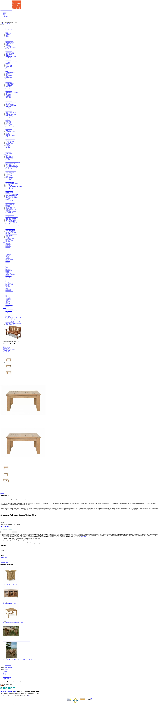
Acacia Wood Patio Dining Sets (12, 166)
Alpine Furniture (8, 247)
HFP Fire (7, 287)
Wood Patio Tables (4, 562)
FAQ (4, 672)
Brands (4, 13)
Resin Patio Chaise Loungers (11, 196)
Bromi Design (8, 265)
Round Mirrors (8, 106)
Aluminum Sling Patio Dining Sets (12, 160)
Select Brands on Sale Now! (10, 318)
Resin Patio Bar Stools (10, 204)
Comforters (8, 64)
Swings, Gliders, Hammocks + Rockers (11, 234)
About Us (5, 12)
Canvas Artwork (9, 129)
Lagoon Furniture (8, 297)
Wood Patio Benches (10, 212)
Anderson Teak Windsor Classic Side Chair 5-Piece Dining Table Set (16, 641)
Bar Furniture (8, 60)
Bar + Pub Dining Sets (10, 53)
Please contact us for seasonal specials (6, 529)
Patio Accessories (8, 226)
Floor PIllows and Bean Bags (11, 105)
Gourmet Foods (9, 77)
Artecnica (7, 253)
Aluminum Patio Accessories (11, 227)
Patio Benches (8, 210)
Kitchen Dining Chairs (10, 85)
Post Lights (8, 206)
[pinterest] (6, 688)
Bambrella (7, 257)
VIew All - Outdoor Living (8, 349)
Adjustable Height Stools (10, 58)
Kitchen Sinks (8, 88)
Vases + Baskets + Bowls (11, 112)
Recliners (7, 36)
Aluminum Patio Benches (11, 211)
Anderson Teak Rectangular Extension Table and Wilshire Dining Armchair (18, 659)
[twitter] (9, 688)
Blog (4, 14)
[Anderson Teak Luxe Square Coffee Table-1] (9, 362)
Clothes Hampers (9, 73)
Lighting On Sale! (8, 316)
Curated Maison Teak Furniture (10, 274)
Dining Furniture (9, 51)
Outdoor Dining (8, 155)
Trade (4, 15)
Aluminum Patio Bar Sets (11, 171)
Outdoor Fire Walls (9, 188)
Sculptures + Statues (10, 119)
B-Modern (7, 256)
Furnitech (7, 281)
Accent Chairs (8, 97)
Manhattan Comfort (8, 299)
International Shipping (7, 677)
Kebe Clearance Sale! (10, 322)
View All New (6, 348)
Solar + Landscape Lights (11, 209)
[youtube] (11, 688)
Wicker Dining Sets (9, 164)
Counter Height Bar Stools (11, 56)
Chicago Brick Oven (9, 270)
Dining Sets (8, 49)
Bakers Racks (8, 86)
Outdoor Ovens (9, 180)
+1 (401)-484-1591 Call (6, 691)
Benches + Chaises (9, 143)
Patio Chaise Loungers (10, 198)
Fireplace (7, 44)
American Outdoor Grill (9, 250)
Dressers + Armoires (10, 141)
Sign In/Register (6, 678)
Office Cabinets (9, 147)
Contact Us (5, 671)
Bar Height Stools (9, 57)
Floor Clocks (8, 122)
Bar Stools (8, 55)
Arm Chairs (8, 37)
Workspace (7, 144)
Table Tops (8, 48)
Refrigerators (8, 94)
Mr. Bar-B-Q (7, 306)
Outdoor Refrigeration (10, 182)
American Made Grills (9, 249)
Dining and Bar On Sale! (9, 312)
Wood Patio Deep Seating (11, 219)
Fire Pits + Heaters (9, 192)
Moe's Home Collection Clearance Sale (13, 323)
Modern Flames (8, 303)
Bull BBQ (7, 267)
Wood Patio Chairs (9, 157)
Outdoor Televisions (9, 239)
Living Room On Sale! (9, 311)
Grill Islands (8, 184)
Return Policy (5, 675)
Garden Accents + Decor (9, 240)
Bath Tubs (8, 69)
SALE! (4, 308)
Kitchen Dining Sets (10, 83)
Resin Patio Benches (10, 213)
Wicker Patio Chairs (9, 156)
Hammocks (8, 236)
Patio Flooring (8, 233)
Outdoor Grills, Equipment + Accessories (14, 186)
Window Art (8, 130)
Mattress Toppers (9, 66)
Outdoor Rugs (8, 125)
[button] (18, 341)
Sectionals (8, 34)
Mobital (7, 302)
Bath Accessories (9, 75)
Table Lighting (8, 151)
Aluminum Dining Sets (10, 163)
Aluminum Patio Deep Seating (12, 217)
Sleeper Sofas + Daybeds (10, 135)
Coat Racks (8, 103)
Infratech (7, 288)
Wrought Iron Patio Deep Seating (12, 224)
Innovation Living (8, 289)
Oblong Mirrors (9, 108)
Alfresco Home (8, 245)
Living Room (7, 28)
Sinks (7, 71)
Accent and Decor (8, 96)
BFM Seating (8, 262)
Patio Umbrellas (9, 175)
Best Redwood (8, 261)
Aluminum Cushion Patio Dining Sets (13, 162)
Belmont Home (8, 260)
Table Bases (8, 62)
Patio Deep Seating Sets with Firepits (13, 222)
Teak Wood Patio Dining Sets (11, 165)
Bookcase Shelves (9, 99)
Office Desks (8, 145)
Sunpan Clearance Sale (10, 324)
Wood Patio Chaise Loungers (11, 195)
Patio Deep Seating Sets (10, 221)
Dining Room (8, 45)
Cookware (8, 79)
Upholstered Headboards (10, 139)
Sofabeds (7, 35)
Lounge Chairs (8, 33)
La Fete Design (8, 295)
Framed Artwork (9, 127)
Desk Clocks (8, 121)
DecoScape (7, 275)
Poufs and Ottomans (10, 104)
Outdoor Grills (8, 179)
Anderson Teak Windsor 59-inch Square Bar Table (13, 622)
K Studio (7, 293)
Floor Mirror (8, 110)
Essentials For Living (9, 276)
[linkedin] (14, 688)
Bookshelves (8, 148)
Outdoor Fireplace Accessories (12, 189)
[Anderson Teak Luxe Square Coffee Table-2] (9, 368)
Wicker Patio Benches (10, 215)
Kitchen (7, 76)
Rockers (7, 237)
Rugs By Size (8, 123)
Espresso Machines (9, 89)
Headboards (8, 136)
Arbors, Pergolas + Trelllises (10, 238)
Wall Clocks (8, 120)
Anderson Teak (8, 251)
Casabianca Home (8, 269)
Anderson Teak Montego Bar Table (10, 584)
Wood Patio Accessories (10, 230)
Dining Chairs (8, 46)
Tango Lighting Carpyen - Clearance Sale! (14, 317)
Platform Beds (8, 133)
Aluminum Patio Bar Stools (11, 200)
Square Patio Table (6, 350)
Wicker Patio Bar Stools (10, 201)
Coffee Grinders (9, 91)
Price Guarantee (6, 673)
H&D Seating (8, 286)
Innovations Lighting (9, 290)
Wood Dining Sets (9, 168)
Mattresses (8, 68)
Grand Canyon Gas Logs (9, 284)
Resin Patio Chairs (9, 158)
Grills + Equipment (9, 177)
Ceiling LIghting (9, 153)
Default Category (6, 347)
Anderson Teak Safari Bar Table (9, 603)
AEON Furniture (8, 244)
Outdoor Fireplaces (9, 191)
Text (9, 23)
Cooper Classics (8, 272)
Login (1, 18)
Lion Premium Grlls (8, 298)
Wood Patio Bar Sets (10, 172)
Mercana (7, 300)
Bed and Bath (8, 63)
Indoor (4, 27)
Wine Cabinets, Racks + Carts (11, 61)
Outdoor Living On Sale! (9, 309)
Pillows (7, 67)
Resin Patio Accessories (10, 231)
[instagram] (1, 688)
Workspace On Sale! (9, 315)
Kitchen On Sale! (8, 314)
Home (4, 346)
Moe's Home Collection (9, 305)
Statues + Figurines (9, 117)
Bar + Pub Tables (9, 54)
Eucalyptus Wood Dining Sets (11, 167)
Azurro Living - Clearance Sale (12, 310)
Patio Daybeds (8, 223)
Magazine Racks (9, 111)
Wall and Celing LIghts (10, 207)
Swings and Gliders (9, 235)
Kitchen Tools (8, 95)
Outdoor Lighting (8, 205)
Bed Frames (8, 134)
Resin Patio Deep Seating (11, 220)
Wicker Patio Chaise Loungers (12, 197)
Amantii (7, 248)
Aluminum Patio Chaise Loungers (12, 194)
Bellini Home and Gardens (9, 259)
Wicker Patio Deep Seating (11, 218)
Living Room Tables (10, 29)
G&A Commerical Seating (9, 283)
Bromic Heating (8, 266)
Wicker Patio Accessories (10, 229)
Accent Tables (8, 98)
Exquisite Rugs (8, 277)
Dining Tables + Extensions (11, 47)
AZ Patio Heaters (8, 254)
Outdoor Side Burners (10, 178)
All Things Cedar (8, 246)
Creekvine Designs (8, 273)
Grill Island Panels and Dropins (12, 183)
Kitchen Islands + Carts (10, 87)
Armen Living (8, 252)
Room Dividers (9, 101)
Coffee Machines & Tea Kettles (12, 92)
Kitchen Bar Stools (9, 84)
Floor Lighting (8, 152)
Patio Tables (8, 174)
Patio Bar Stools (8, 199)
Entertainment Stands (10, 42)
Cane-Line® (7, 268)
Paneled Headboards (10, 137)
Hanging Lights (9, 208)
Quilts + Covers (9, 65)
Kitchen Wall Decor (9, 81)
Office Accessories (9, 146)
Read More (83, 536)
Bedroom (7, 132)
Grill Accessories (9, 185)
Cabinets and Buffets (10, 52)
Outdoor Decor (9, 124)
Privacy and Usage (32, 695)
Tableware (8, 78)
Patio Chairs (8, 159)
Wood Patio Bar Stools (10, 203)
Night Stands (8, 142)
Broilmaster (7, 264)
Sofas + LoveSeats (9, 31)
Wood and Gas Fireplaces (11, 187)
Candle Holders (9, 115)
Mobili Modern (8, 301)
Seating (7, 32)
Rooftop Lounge (8, 193)
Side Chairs (8, 38)
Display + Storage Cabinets (11, 102)
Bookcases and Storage (10, 43)
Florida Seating (8, 280)
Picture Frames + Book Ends (11, 116)
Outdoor (4, 154)
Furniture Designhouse (9, 282)
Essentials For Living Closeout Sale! (13, 319)
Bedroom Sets (8, 140)
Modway (7, 304)
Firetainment (7, 279)
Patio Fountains (8, 241)
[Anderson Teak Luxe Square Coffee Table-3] (9, 375)
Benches (7, 40)
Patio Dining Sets (9, 173)
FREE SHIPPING (5, 526)
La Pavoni (7, 296)
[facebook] (4, 688)
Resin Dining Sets (9, 169)
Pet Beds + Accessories (10, 131)
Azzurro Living (8, 255)
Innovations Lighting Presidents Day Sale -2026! (15, 321)
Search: (1, 22)
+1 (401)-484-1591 (4, 23)
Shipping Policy (6, 674)
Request (2, 493)
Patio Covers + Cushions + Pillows (11, 232)
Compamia (7, 271)
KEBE (6, 294)
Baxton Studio (8, 258)
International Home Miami (9, 291)
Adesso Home (8, 243)
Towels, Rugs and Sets (10, 72)
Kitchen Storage (9, 82)
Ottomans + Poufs (9, 41)
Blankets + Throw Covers (11, 114)
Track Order (5, 16)
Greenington (7, 285)
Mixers (7, 93)
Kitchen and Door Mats (10, 126)
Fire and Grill (8, 176)
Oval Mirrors (8, 107)
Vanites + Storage (9, 74)
